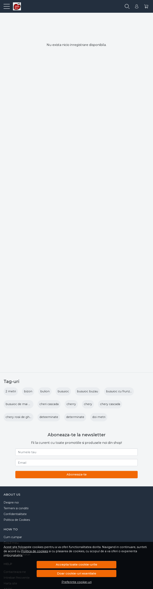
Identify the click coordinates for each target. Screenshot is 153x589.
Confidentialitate (15, 514)
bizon (28, 391)
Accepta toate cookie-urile (76, 564)
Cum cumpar (13, 537)
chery (88, 404)
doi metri (98, 417)
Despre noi (11, 502)
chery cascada (110, 404)
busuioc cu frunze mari (122, 391)
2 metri (11, 391)
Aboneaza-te (77, 474)
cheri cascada (49, 404)
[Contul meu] (137, 6)
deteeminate (48, 417)
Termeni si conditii (16, 508)
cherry (71, 404)
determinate (75, 417)
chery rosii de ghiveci (21, 417)
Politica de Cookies (17, 520)
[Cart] (146, 6)
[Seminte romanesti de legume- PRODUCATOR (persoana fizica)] (15, 6)
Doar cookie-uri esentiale (76, 573)
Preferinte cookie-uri (77, 582)
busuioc (63, 391)
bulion (45, 391)
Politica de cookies (34, 551)
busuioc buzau (87, 391)
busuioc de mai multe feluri (25, 404)
